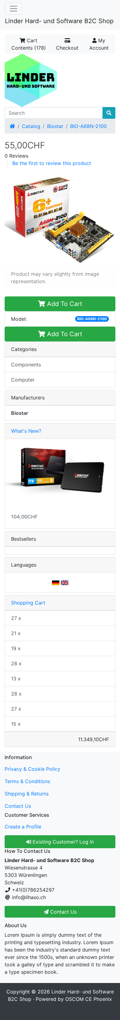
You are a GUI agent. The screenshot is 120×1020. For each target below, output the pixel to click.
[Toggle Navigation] (13, 8)
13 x (16, 678)
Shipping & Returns (27, 794)
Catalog (31, 126)
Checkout (67, 48)
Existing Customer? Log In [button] (62, 842)
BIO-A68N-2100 (88, 126)
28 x (16, 663)
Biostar (55, 126)
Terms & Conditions (27, 781)
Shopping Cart (28, 603)
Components (26, 364)
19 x (16, 648)
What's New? (26, 431)
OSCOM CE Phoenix (88, 999)
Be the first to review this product (51, 163)
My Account (99, 44)
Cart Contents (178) (28, 44)
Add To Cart (63, 304)
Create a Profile (23, 827)
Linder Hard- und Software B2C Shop (59, 21)
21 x (16, 633)
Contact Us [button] (63, 912)
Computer (22, 380)
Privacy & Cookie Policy (32, 769)
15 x (16, 724)
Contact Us (18, 806)
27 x (16, 618)
